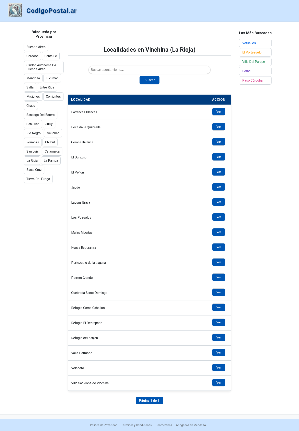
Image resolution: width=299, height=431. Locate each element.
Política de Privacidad (103, 425)
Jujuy (49, 124)
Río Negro (33, 133)
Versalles (249, 43)
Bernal (246, 71)
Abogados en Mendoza (191, 425)
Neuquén (53, 133)
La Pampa (51, 161)
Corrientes (53, 96)
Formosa (32, 142)
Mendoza (33, 78)
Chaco (30, 106)
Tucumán (52, 78)
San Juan (32, 124)
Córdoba (32, 56)
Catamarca (52, 151)
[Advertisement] (149, 36)
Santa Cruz (34, 170)
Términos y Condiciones (136, 425)
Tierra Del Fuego (38, 179)
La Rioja (32, 161)
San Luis (32, 151)
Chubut (50, 142)
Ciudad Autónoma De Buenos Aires (41, 67)
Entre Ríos (47, 87)
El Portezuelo (252, 52)
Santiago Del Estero (40, 115)
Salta (30, 87)
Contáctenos (164, 425)
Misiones (33, 96)
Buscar (149, 80)
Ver (218, 111)
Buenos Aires (36, 47)
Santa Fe (51, 56)
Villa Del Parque (253, 62)
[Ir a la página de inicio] (15, 10)
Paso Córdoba (252, 80)
